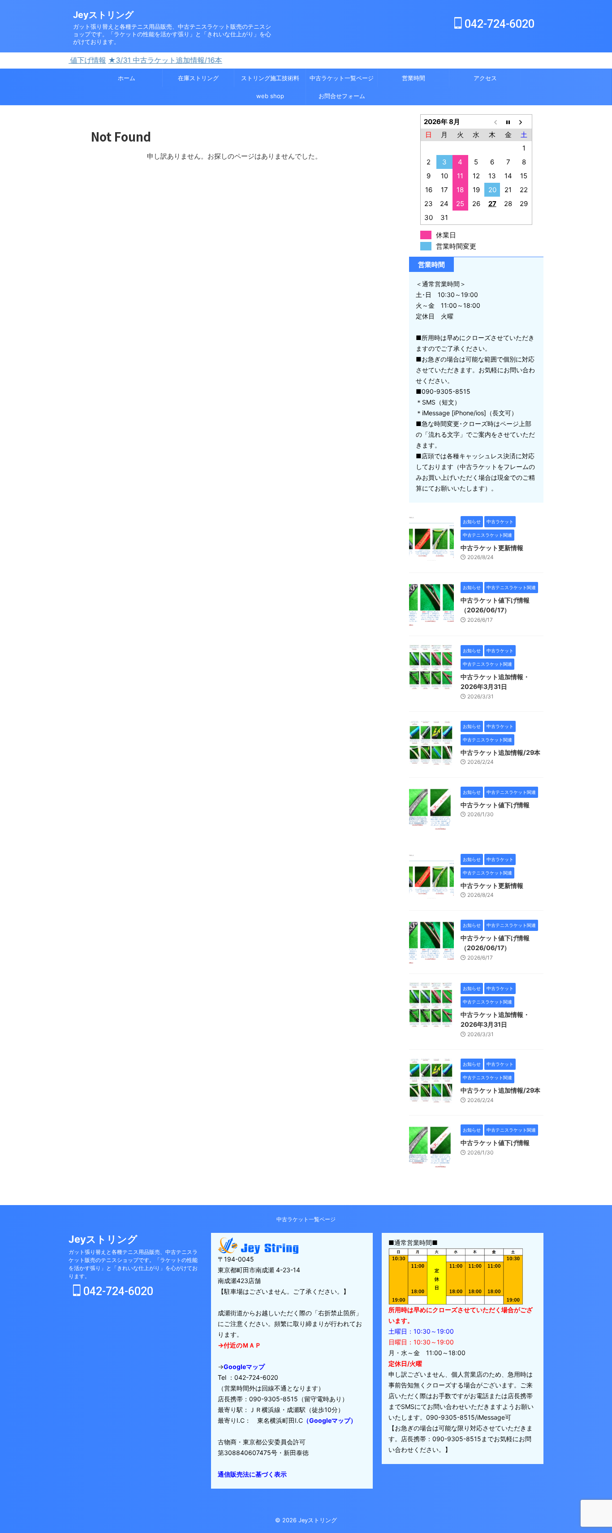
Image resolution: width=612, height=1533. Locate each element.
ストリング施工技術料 (270, 78)
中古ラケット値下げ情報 (495, 805)
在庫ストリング (198, 78)
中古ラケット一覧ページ (342, 78)
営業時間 (413, 78)
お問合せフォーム (342, 95)
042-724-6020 (498, 23)
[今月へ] (508, 121)
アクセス (485, 78)
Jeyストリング (103, 14)
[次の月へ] (524, 121)
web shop (270, 95)
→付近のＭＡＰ (239, 1345)
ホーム (126, 78)
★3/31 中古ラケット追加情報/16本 (125, 60)
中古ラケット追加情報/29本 (500, 752)
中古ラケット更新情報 (492, 547)
